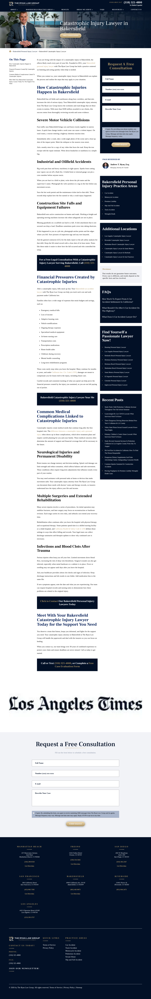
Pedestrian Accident (72, 954)
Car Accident (109, 193)
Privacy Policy (48, 948)
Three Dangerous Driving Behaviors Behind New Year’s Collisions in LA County (121, 422)
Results (65, 9)
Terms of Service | (57, 987)
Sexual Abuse (70, 957)
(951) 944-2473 (121, 889)
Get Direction (29, 866)
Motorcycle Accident (111, 197)
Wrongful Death (110, 214)
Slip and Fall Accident (112, 205)
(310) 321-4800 (133, 2)
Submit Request (121, 144)
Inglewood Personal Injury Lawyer (116, 385)
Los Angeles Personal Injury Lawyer (117, 351)
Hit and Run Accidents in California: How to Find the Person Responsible (121, 452)
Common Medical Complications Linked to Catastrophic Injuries (22, 75)
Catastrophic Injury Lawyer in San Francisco (119, 257)
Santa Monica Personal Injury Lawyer (117, 372)
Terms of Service (49, 945)
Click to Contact (49, 601)
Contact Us (136, 9)
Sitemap (79, 987)
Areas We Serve (84, 9)
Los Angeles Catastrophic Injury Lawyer (118, 236)
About (13, 9)
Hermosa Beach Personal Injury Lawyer (118, 364)
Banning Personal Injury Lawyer (115, 347)
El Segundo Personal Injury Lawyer (116, 376)
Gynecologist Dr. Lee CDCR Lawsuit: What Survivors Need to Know (119, 415)
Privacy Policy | (70, 987)
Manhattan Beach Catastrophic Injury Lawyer (119, 244)
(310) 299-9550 (29, 862)
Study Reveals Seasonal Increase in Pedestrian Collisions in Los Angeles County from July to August (120, 443)
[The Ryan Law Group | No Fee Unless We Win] (24, 4)
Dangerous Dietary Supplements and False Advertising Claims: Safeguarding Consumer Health (121, 458)
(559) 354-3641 (75, 860)
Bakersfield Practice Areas (39, 9)
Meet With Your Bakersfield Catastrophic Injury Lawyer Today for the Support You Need (22, 81)
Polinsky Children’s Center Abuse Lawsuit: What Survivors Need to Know (121, 435)
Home (9, 51)
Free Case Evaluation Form (74, 665)
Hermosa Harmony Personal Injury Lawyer (119, 360)
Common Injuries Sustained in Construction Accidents (119, 465)
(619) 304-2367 (121, 862)
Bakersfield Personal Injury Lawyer (25, 51)
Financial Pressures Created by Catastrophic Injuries (22, 70)
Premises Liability (110, 201)
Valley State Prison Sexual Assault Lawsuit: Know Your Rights (121, 428)
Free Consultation (70, 35)
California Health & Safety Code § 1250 (70, 529)
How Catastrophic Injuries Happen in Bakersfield (20, 65)
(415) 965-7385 (29, 889)
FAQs (102, 9)
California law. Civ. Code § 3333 (64, 372)
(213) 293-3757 (29, 917)
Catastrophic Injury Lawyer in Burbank (117, 253)
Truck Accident (110, 210)
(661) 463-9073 (75, 889)
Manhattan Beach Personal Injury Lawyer (118, 368)
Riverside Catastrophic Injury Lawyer (117, 240)
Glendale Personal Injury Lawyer (115, 381)
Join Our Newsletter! (24, 968)
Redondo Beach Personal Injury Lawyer (118, 355)
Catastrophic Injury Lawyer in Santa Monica (119, 248)
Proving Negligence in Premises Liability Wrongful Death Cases (121, 472)
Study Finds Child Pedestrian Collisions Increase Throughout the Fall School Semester (120, 408)
